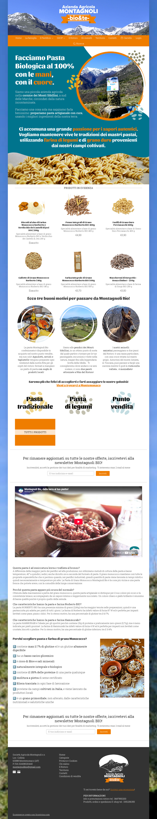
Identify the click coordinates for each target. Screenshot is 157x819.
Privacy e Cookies (68, 760)
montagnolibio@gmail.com (26, 766)
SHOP (60, 37)
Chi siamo (64, 763)
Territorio (100, 37)
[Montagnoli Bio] (78, 17)
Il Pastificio (46, 37)
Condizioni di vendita (70, 776)
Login (139, 37)
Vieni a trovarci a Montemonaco (79, 385)
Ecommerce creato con (31, 814)
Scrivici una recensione (122, 789)
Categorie (64, 757)
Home (19, 37)
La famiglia (31, 37)
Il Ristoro (73, 37)
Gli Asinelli (86, 37)
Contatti (112, 37)
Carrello (127, 37)
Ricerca (80, 43)
